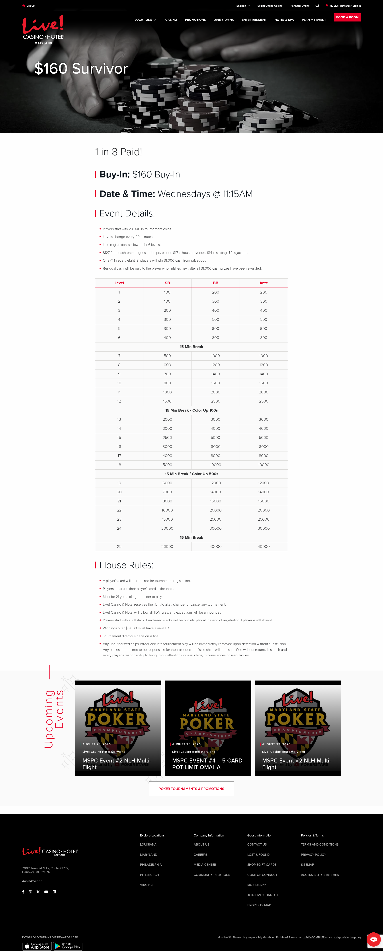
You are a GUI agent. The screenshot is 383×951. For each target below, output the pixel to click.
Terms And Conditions (319, 844)
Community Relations (212, 875)
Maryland (148, 855)
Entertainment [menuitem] (254, 20)
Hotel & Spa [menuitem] (284, 20)
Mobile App (256, 885)
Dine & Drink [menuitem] (224, 20)
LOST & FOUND (258, 855)
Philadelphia (151, 865)
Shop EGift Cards (261, 865)
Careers (200, 855)
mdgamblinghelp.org (347, 937)
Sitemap (307, 865)
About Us (201, 844)
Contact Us (257, 844)
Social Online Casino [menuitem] (270, 5)
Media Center (205, 865)
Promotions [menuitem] (195, 20)
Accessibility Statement (321, 875)
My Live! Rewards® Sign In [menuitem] (345, 5)
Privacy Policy (313, 855)
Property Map (259, 905)
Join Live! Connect (262, 895)
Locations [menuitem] (143, 20)
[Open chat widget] (374, 939)
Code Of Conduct (262, 875)
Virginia (147, 885)
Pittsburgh (149, 875)
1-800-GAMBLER (314, 937)
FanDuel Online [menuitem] (300, 5)
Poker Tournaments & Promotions (191, 789)
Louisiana (148, 844)
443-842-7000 (32, 881)
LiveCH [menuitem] (31, 5)
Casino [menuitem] (171, 20)
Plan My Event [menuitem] (314, 20)
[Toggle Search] (317, 4)
